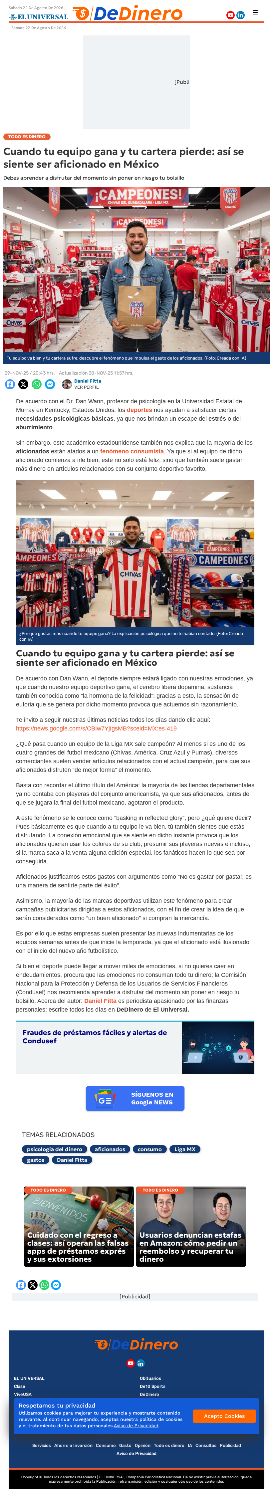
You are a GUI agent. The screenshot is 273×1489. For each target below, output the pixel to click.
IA (190, 1445)
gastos (35, 1159)
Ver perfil (86, 387)
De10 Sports (152, 1386)
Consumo (106, 1445)
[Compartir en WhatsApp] (37, 384)
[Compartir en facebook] (10, 384)
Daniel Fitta (72, 1159)
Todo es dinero (48, 1190)
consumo (150, 1149)
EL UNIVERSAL (29, 1378)
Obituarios (150, 1378)
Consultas (205, 1445)
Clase (19, 1386)
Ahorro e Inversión (73, 1445)
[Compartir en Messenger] (50, 384)
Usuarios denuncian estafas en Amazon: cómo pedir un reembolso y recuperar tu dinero (190, 1247)
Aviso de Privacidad (136, 1453)
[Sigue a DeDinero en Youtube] (230, 15)
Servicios (41, 1445)
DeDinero (149, 1394)
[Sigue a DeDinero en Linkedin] (240, 15)
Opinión (142, 1445)
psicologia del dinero (54, 1149)
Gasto (125, 1445)
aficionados (110, 1149)
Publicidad (230, 1445)
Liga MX (184, 1149)
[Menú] (255, 12)
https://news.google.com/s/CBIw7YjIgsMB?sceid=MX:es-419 (96, 728)
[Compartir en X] (23, 384)
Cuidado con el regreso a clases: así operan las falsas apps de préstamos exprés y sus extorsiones (78, 1247)
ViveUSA (23, 1394)
